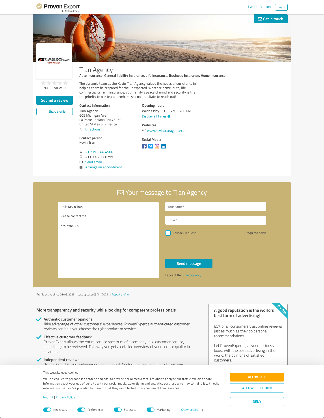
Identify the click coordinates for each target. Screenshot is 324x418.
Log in (281, 7)
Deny (257, 401)
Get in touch (272, 19)
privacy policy (192, 275)
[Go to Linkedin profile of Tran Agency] (164, 148)
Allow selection (257, 387)
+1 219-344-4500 (99, 151)
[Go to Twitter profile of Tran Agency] (151, 148)
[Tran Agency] (54, 61)
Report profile (120, 294)
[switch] (81, 409)
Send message (189, 263)
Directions (93, 129)
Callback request (184, 233)
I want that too (259, 6)
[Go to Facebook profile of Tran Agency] (145, 148)
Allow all (257, 377)
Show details (189, 410)
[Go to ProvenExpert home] (58, 8)
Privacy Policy (65, 397)
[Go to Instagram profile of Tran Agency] (158, 148)
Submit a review (54, 100)
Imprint (48, 397)
